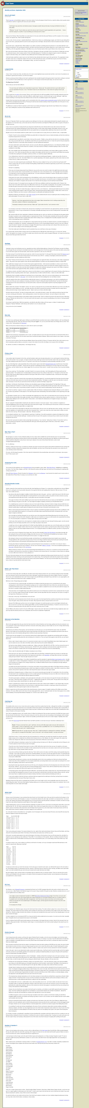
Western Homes (79, 59)
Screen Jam (78, 60)
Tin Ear (77, 61)
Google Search (78, 69)
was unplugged (83, 12)
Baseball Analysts (28, 467)
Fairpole (77, 23)
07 (82, 88)
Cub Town (77, 28)
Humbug (77, 31)
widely (30, 194)
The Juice (77, 34)
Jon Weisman (42, 473)
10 (78, 88)
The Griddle (78, 40)
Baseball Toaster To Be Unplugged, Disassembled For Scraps (81, 26)
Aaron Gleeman (14, 473)
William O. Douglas (46, 545)
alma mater (11, 547)
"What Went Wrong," (51, 467)
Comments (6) (66, 1100)
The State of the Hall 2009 (80, 51)
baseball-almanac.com (42, 1041)
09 (80, 88)
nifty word (23, 276)
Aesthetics (77, 63)
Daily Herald (16, 720)
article (17, 94)
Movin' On (77, 54)
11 (77, 88)
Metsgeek (31, 473)
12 (76, 88)
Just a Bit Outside (79, 55)
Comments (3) (66, 478)
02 (76, 84)
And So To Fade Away (80, 22)
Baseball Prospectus (20, 889)
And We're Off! (78, 56)
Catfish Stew (78, 20)
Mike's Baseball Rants (80, 50)
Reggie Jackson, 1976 (80, 38)
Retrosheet (23, 323)
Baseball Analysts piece (51, 363)
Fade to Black (78, 29)
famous (29, 547)
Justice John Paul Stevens (50, 532)
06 (76, 89)
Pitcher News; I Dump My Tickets (82, 48)
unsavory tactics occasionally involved (48, 100)
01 (77, 84)
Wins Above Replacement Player (42, 895)
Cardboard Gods (79, 37)
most (27, 547)
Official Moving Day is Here (81, 35)
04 (78, 89)
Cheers (77, 45)
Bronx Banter (78, 52)
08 (81, 88)
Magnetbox (47, 655)
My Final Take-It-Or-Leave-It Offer (82, 32)
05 (77, 89)
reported (34, 194)
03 (80, 89)
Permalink (61, 63)
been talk (12, 20)
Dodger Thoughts (79, 44)
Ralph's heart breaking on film (58, 659)
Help (87, 0)
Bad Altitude (78, 47)
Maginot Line (65, 254)
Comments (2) (66, 347)
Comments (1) (66, 309)
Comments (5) (66, 63)
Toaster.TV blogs (79, 58)
